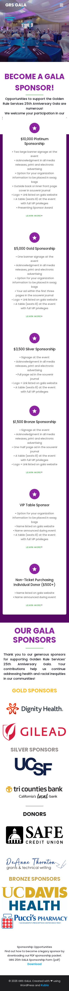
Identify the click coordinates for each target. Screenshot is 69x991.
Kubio (45, 985)
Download (34, 964)
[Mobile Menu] (61, 5)
